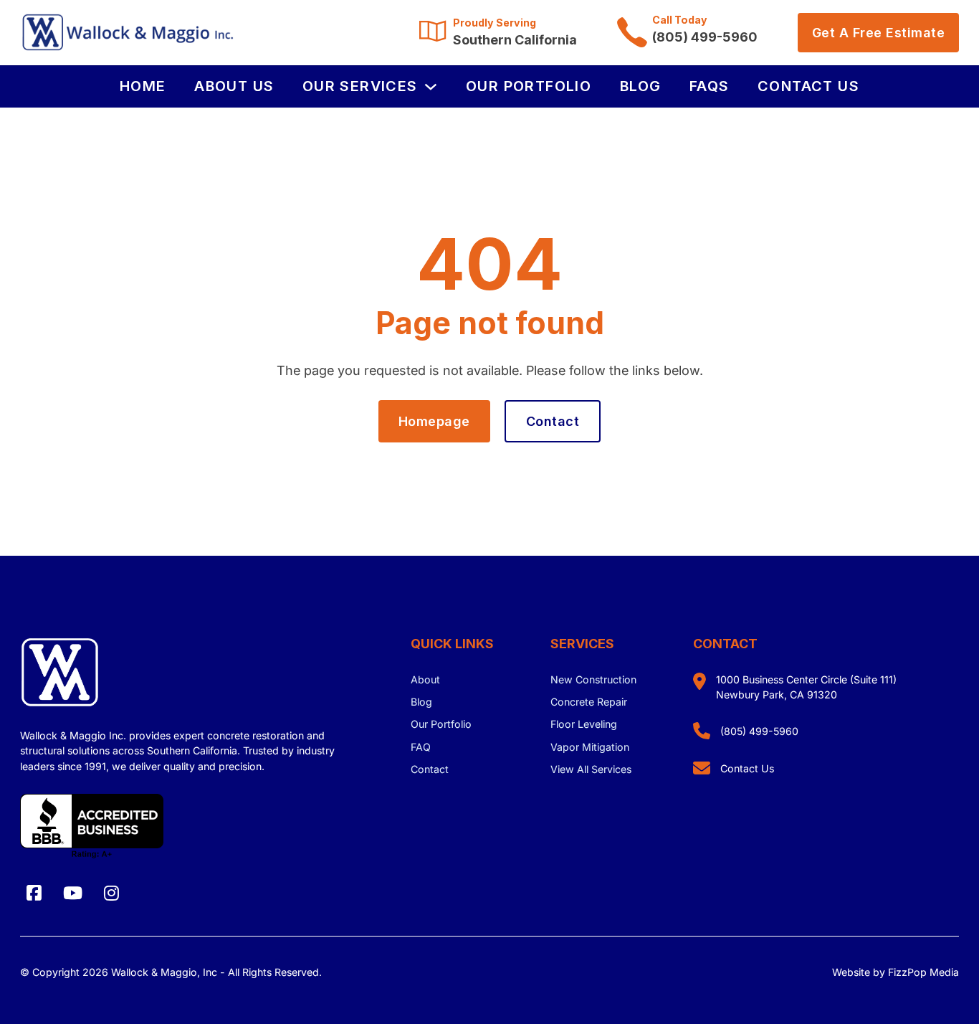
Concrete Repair (588, 702)
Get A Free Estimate (878, 32)
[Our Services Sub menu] (431, 87)
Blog (641, 86)
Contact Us (808, 86)
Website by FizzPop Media (895, 972)
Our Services (360, 86)
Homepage (434, 421)
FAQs (709, 86)
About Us (234, 86)
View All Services (590, 769)
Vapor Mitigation (589, 747)
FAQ (421, 747)
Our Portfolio (528, 86)
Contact (553, 421)
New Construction (593, 679)
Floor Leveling (583, 724)
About (425, 679)
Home (143, 86)
